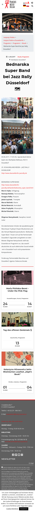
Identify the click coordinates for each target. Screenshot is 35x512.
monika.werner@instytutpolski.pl (16, 442)
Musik (19, 57)
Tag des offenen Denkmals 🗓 (17, 330)
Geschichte (13, 337)
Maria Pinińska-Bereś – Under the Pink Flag (17, 289)
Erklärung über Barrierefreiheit (12, 421)
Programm (25, 57)
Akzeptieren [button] (23, 509)
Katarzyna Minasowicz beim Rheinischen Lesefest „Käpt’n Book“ (17, 372)
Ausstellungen (11, 298)
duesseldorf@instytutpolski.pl (16, 414)
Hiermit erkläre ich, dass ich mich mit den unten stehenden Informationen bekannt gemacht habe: (15, 468)
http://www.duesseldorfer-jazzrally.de (14, 173)
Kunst (19, 298)
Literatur (16, 382)
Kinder (11, 382)
